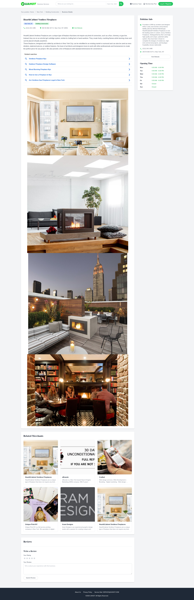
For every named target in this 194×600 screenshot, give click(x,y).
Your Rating (27, 555)
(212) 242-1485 (31, 28)
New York (40, 12)
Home (32, 12)
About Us (78, 592)
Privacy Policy (87, 592)
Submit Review (30, 578)
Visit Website (78, 28)
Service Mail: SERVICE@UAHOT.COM (106, 592)
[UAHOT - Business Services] (28, 4)
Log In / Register (165, 4)
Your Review (27, 562)
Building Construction (52, 12)
